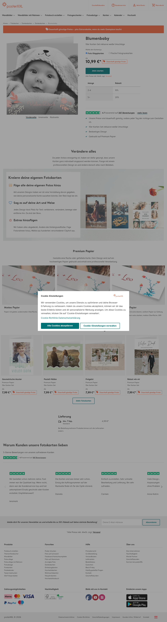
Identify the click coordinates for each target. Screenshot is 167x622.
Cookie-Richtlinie (49, 318)
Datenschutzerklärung (69, 318)
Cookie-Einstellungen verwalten (100, 325)
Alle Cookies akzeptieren (60, 325)
